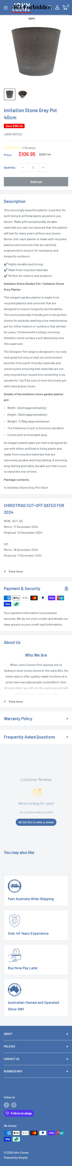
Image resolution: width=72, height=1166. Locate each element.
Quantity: (10, 167)
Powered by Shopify (16, 1157)
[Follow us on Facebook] (6, 1105)
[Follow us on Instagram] (14, 1105)
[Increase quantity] (43, 167)
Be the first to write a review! (36, 822)
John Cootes (13, 134)
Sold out (36, 182)
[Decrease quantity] (23, 167)
